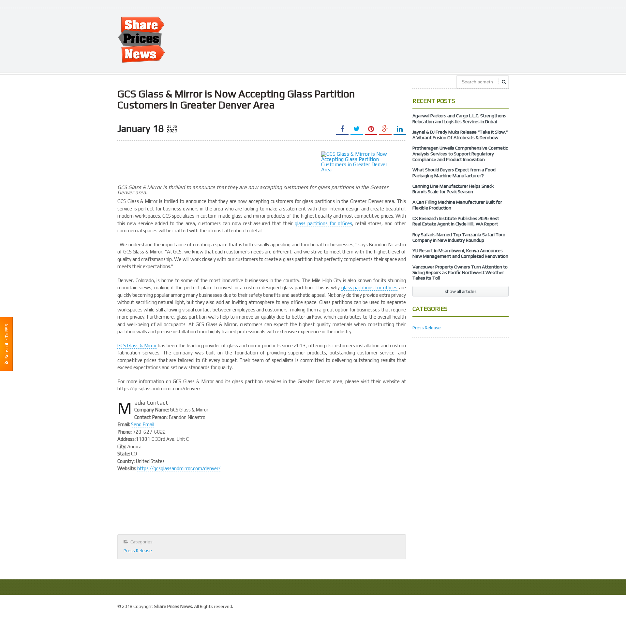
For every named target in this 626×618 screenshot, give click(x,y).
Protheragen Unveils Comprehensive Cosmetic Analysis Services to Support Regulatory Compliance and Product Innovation (460, 153)
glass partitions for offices (323, 223)
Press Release (138, 550)
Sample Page (494, 605)
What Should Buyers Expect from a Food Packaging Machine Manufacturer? (454, 172)
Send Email (142, 424)
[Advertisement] (390, 39)
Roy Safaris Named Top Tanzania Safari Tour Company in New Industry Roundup (458, 237)
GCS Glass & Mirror (137, 345)
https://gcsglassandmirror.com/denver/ (178, 468)
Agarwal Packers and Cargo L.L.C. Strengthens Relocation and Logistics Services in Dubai (459, 118)
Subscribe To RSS (6, 342)
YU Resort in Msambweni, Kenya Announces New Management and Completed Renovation (460, 253)
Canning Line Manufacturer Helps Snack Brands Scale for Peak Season (453, 188)
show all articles (461, 291)
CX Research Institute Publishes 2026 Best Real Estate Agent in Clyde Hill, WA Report (455, 221)
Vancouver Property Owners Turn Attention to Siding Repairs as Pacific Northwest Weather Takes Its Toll (460, 272)
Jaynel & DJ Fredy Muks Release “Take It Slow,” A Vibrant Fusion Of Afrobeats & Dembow (460, 134)
